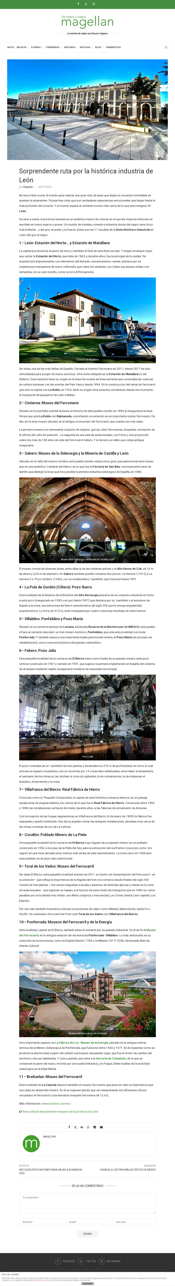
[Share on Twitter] (76, 1127)
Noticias (85, 47)
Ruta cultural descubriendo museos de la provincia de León (60, 1111)
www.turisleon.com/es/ (56, 1103)
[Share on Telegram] (96, 1127)
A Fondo (36, 47)
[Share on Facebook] (71, 1127)
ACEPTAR (87, 1284)
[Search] (166, 47)
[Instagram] (95, 4)
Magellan (28, 187)
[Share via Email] (102, 1127)
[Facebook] (80, 4)
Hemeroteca (113, 47)
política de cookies (43, 1280)
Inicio (10, 47)
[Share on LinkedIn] (83, 1127)
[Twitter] (87, 4)
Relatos (21, 47)
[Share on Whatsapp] (89, 1127)
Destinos (69, 47)
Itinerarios (52, 47)
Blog (98, 47)
